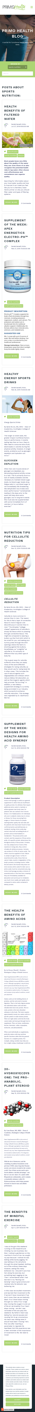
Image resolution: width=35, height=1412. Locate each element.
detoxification (13, 152)
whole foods (12, 789)
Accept (17, 1399)
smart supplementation (14, 306)
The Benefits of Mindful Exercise (15, 1216)
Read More (12, 202)
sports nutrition (10, 155)
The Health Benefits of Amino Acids (15, 915)
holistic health (13, 1237)
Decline (17, 1404)
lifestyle (21, 155)
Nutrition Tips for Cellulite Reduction (17, 536)
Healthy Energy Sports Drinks (17, 378)
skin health (21, 585)
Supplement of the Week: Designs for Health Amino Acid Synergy (16, 732)
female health (10, 585)
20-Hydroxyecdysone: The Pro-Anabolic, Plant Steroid (17, 1077)
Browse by (15, 64)
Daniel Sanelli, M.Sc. (18, 124)
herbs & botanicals (15, 581)
